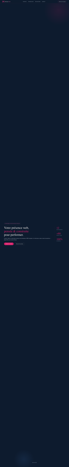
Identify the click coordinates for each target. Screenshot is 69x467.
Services (25, 1)
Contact (43, 1)
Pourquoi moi (31, 1)
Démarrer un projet (9, 243)
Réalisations (37, 1)
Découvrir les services (19, 243)
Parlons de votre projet (62, 1)
